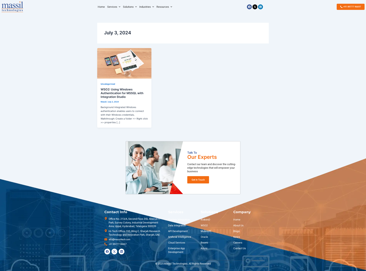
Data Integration (177, 225)
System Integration (179, 219)
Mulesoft (206, 231)
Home (101, 6)
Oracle (204, 236)
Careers (237, 242)
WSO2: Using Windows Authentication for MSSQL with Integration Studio (122, 93)
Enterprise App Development (176, 250)
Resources (163, 6)
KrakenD (205, 219)
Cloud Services (176, 242)
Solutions (128, 6)
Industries (145, 6)
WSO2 (204, 225)
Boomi (204, 242)
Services (112, 6)
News (236, 236)
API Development (178, 231)
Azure (204, 248)
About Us (238, 225)
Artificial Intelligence (179, 236)
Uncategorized (108, 84)
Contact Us (239, 248)
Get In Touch (198, 179)
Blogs (236, 231)
